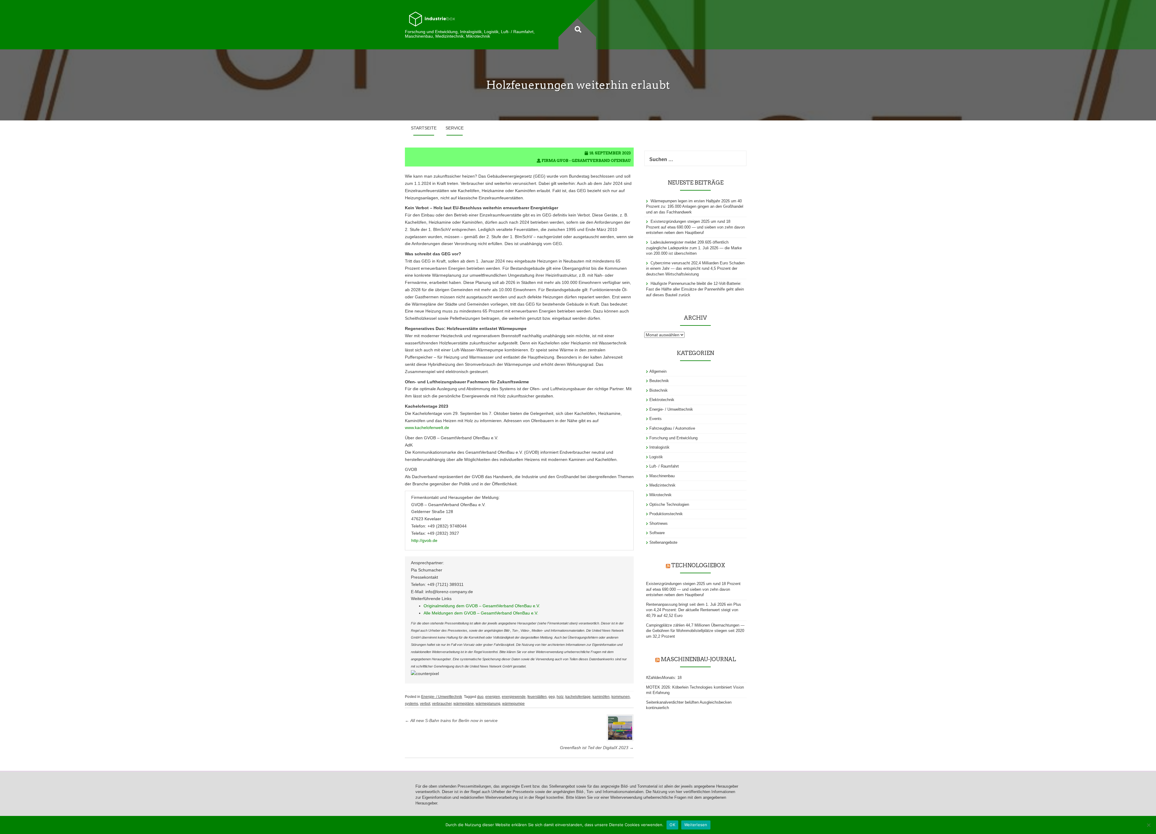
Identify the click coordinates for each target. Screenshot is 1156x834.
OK (672, 824)
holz (560, 697)
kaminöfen (601, 697)
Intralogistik (659, 447)
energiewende (514, 697)
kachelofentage (578, 697)
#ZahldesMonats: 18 (664, 677)
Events (655, 418)
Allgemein (658, 371)
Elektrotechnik (661, 399)
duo (480, 697)
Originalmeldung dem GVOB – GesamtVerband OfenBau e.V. (482, 605)
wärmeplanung (488, 704)
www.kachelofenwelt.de (427, 427)
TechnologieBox (698, 565)
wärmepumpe (513, 704)
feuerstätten (537, 697)
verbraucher (442, 704)
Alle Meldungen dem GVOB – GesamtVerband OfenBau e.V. (481, 613)
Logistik (656, 457)
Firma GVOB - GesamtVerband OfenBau (586, 160)
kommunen (620, 697)
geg (551, 697)
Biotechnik (658, 390)
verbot (425, 704)
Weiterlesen (695, 824)
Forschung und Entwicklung (673, 438)
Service (455, 128)
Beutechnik (659, 380)
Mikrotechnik (660, 495)
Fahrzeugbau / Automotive (672, 428)
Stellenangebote (663, 542)
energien (492, 697)
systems (411, 704)
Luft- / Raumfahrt (664, 466)
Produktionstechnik (666, 514)
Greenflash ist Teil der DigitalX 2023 (597, 747)
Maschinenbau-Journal (698, 659)
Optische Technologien (669, 504)
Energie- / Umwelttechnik (441, 697)
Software (657, 533)
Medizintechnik (662, 485)
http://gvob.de (424, 540)
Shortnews (658, 523)
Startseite (424, 128)
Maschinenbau (662, 476)
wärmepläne (463, 704)
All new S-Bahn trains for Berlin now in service (451, 720)
